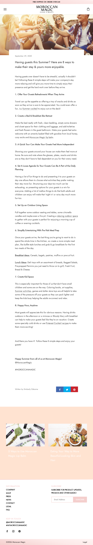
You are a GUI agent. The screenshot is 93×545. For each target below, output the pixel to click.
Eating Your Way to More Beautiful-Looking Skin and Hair (65, 455)
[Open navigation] (5, 9)
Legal (85, 542)
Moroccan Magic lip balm (41, 137)
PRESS (8, 496)
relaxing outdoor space (67, 216)
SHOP (8, 493)
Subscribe (80, 499)
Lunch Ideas (20, 262)
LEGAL (8, 506)
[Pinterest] (19, 531)
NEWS (8, 500)
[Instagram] (13, 531)
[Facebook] (7, 531)
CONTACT (10, 503)
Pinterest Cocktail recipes (57, 323)
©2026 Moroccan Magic (15, 542)
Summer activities (23, 291)
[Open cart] (88, 9)
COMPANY (10, 490)
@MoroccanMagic (23, 362)
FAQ (8, 510)
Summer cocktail (30, 108)
